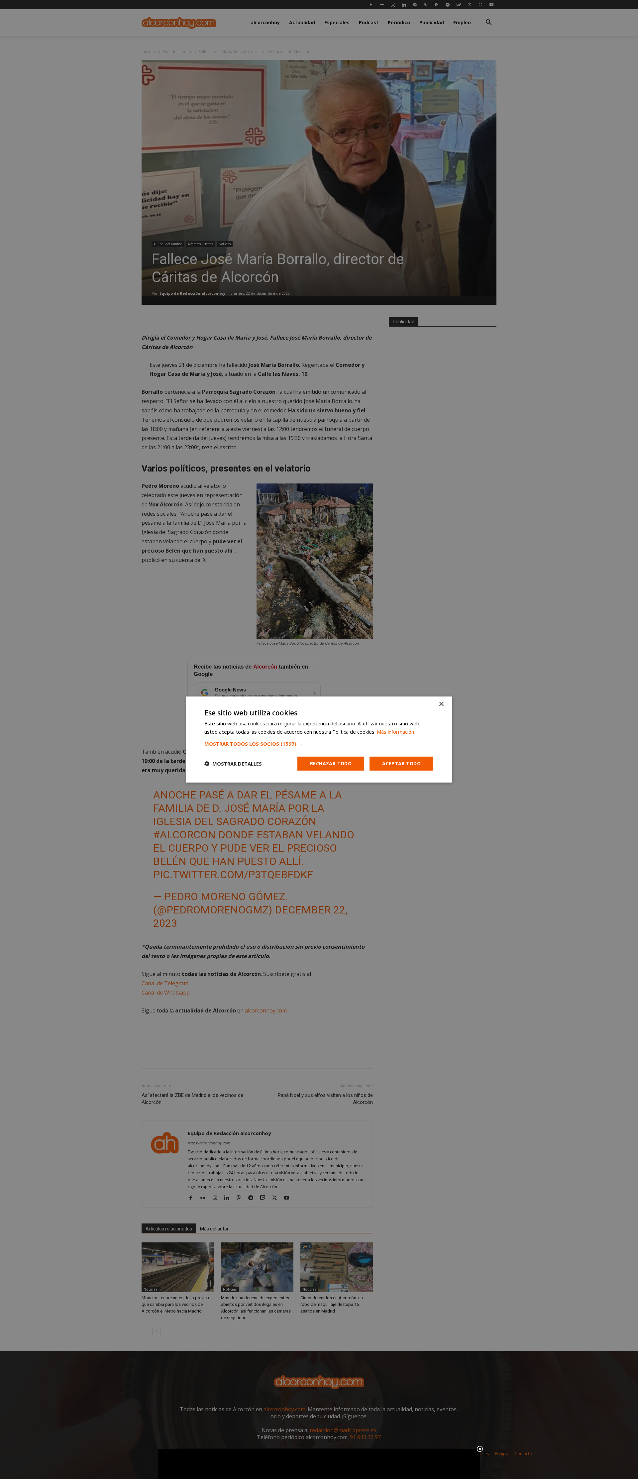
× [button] (441, 704)
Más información (395, 731)
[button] (319, 744)
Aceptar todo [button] (401, 763)
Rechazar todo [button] (331, 763)
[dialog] (319, 739)
